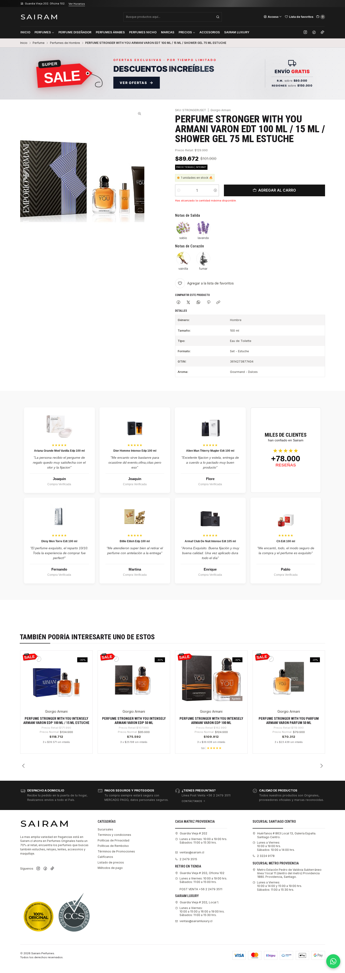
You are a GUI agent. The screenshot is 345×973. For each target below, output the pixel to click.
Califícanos (105, 857)
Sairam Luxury (236, 32)
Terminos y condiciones (114, 835)
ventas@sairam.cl (192, 852)
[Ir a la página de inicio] (39, 17)
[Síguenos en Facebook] (314, 32)
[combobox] (172, 17)
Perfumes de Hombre (65, 43)
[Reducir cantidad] (178, 190)
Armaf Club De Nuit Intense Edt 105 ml (210, 541)
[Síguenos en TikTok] (322, 32)
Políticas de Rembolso (113, 846)
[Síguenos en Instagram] (305, 32)
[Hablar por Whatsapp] (333, 961)
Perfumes (42, 32)
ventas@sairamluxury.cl (196, 921)
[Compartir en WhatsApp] (198, 302)
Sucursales (105, 829)
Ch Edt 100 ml (285, 541)
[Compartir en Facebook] (178, 302)
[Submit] (218, 17)
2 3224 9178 (266, 856)
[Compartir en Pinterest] (208, 302)
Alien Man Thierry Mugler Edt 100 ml (210, 450)
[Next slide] (321, 766)
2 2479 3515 (188, 859)
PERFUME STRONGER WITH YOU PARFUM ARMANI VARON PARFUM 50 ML (289, 720)
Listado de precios (111, 862)
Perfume (39, 43)
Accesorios (209, 32)
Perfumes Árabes (110, 32)
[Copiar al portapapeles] (218, 302)
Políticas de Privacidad (113, 840)
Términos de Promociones (116, 851)
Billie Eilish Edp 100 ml (135, 541)
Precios (185, 32)
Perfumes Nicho (143, 32)
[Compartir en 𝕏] (188, 302)
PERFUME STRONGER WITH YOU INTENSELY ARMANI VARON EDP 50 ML (134, 720)
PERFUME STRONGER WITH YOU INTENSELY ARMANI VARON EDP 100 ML (211, 720)
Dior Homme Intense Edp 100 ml (134, 450)
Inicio (25, 32)
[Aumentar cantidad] (215, 190)
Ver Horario (86, 3)
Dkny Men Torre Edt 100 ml (59, 541)
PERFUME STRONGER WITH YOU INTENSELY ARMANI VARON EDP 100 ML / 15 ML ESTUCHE (56, 720)
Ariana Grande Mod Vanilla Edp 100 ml (59, 450)
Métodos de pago (110, 868)
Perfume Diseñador (74, 32)
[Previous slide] (23, 766)
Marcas (167, 32)
